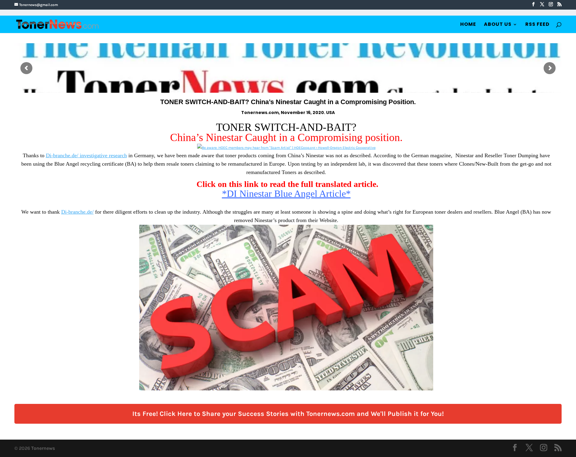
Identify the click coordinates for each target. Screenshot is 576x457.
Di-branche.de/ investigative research (86, 155)
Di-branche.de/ (77, 212)
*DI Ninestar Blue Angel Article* (286, 193)
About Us (498, 25)
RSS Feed (537, 25)
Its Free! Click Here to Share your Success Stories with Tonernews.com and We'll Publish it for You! (288, 414)
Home (468, 25)
